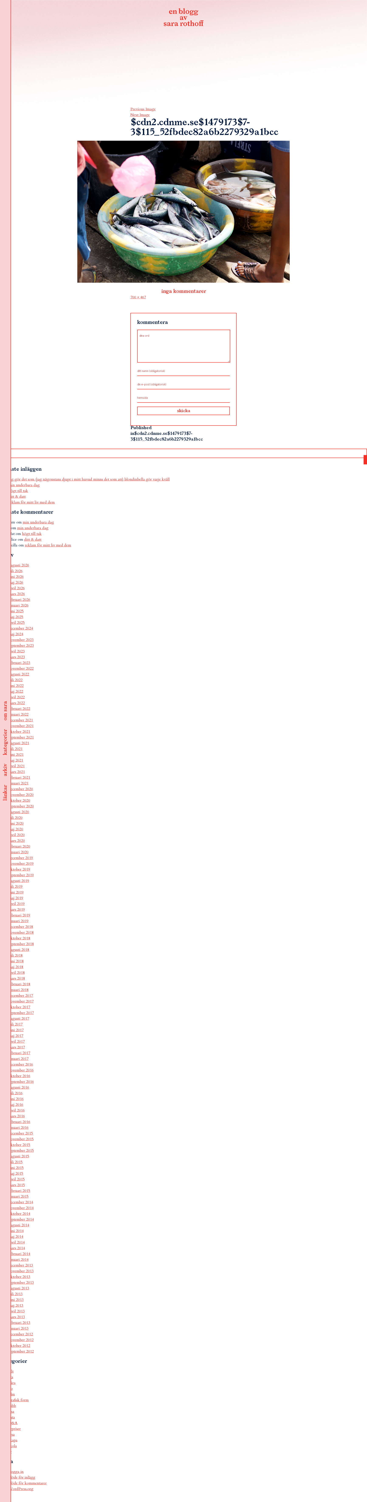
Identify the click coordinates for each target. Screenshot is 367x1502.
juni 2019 (16, 892)
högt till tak (18, 491)
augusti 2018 (18, 949)
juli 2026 (15, 571)
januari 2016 (18, 1127)
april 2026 (16, 588)
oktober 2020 (19, 800)
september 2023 (21, 645)
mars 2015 (16, 1185)
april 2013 (16, 1311)
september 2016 (21, 1081)
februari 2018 (19, 984)
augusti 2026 (18, 565)
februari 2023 (19, 662)
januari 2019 (18, 921)
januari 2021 (18, 783)
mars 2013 (16, 1317)
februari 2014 (19, 1254)
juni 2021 (16, 754)
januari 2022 (18, 714)
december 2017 (20, 995)
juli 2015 (15, 1162)
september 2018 (21, 944)
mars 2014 (16, 1248)
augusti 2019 (18, 881)
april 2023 (16, 651)
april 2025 (16, 622)
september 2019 (21, 875)
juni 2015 (16, 1167)
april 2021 (16, 766)
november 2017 (21, 1001)
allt (11, 1371)
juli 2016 (15, 1093)
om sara (5, 711)
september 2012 (21, 1351)
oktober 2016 (19, 1076)
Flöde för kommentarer (27, 1483)
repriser (14, 1428)
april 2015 (16, 1179)
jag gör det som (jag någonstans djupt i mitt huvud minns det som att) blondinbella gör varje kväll (89, 479)
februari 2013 (19, 1322)
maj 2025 (15, 617)
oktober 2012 (19, 1345)
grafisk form (18, 1400)
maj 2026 (15, 582)
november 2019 (21, 863)
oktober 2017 (19, 1007)
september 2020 (21, 806)
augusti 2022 (18, 674)
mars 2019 (16, 909)
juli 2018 (15, 955)
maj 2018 (15, 967)
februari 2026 (19, 599)
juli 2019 (15, 886)
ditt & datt (17, 496)
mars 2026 (16, 594)
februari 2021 (19, 777)
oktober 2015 (19, 1144)
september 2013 (21, 1282)
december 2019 (20, 858)
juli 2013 (15, 1294)
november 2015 (21, 1139)
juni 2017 (16, 1030)
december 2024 (20, 628)
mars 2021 (16, 771)
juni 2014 (16, 1231)
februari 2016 (19, 1122)
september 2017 (21, 1013)
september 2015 (21, 1150)
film (11, 1394)
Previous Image (143, 109)
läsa (11, 1411)
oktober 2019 (19, 869)
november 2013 (21, 1271)
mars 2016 (16, 1116)
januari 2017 (18, 1058)
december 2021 (20, 720)
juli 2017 (15, 1024)
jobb (12, 1405)
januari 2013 (18, 1328)
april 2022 (16, 697)
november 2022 (21, 668)
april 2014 (16, 1242)
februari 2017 (19, 1053)
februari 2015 (19, 1190)
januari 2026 (18, 605)
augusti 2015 (18, 1156)
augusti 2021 (18, 743)
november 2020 (21, 794)
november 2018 (21, 932)
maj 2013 (15, 1305)
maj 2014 (15, 1236)
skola (12, 1446)
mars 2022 (16, 703)
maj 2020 (15, 829)
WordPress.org (20, 1489)
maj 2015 (15, 1173)
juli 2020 (15, 817)
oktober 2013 (19, 1276)
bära (12, 1383)
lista (11, 1417)
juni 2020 (16, 823)
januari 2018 (18, 990)
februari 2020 (19, 846)
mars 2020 (16, 840)
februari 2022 (19, 708)
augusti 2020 (18, 812)
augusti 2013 (18, 1288)
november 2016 (21, 1070)
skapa (12, 1440)
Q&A (12, 1423)
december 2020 (20, 789)
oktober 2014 (19, 1213)
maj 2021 (15, 760)
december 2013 (20, 1265)
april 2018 (16, 972)
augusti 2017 (18, 1018)
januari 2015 (18, 1196)
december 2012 (20, 1334)
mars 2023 (16, 657)
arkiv (5, 770)
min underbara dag (24, 485)
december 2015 (20, 1133)
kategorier (5, 742)
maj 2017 (15, 1035)
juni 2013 (16, 1299)
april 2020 (16, 835)
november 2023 (21, 639)
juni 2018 (16, 961)
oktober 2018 (19, 938)
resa (11, 1434)
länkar (5, 793)
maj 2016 (15, 1104)
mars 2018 (16, 978)
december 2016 (20, 1064)
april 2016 (16, 1110)
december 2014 (20, 1202)
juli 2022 (15, 680)
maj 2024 (15, 634)
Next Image (140, 115)
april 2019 (16, 903)
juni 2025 (16, 611)
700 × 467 (138, 297)
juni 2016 (16, 1099)
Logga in (16, 1471)
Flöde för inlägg (21, 1477)
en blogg (183, 18)
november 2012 (21, 1340)
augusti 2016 (18, 1087)
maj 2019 (15, 898)
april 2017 (16, 1041)
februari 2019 (19, 915)
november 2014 (21, 1208)
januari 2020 (18, 852)
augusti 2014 (18, 1225)
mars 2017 (16, 1047)
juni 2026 (16, 576)
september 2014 (21, 1219)
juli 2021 (15, 749)
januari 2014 (18, 1259)
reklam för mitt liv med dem (31, 502)
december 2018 (20, 926)
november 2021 (21, 726)
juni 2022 (16, 685)
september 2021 (21, 737)
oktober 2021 (19, 731)
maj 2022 (15, 691)
